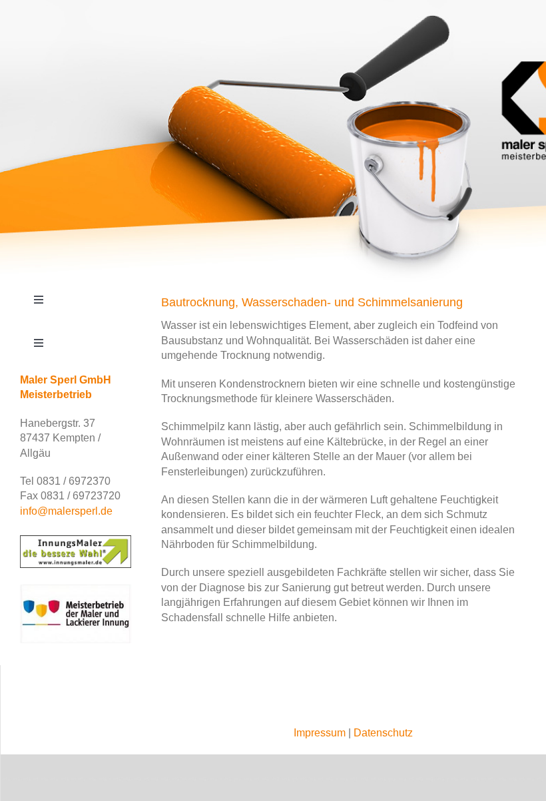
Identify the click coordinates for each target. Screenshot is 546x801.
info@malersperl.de (66, 511)
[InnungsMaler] (75, 540)
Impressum (320, 732)
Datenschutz (383, 732)
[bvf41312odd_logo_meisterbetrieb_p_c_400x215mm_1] (75, 589)
